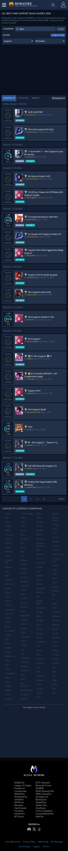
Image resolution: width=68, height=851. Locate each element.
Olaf (38, 550)
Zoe (54, 688)
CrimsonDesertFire (44, 813)
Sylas (38, 697)
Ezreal (8, 652)
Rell (38, 596)
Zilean (55, 684)
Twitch (55, 565)
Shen (38, 654)
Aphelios (9, 551)
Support (36, 846)
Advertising (43, 841)
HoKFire (39, 816)
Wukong (56, 624)
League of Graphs (22, 785)
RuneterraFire (20, 797)
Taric (54, 533)
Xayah (55, 629)
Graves (8, 690)
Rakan (39, 584)
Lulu (23, 649)
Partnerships (24, 846)
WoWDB (40, 788)
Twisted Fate (55, 560)
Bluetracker (41, 799)
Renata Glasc (39, 602)
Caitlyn (8, 600)
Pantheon (40, 562)
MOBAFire (19, 782)
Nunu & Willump (40, 544)
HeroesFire (19, 813)
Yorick (55, 650)
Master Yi (25, 670)
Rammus (40, 588)
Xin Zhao (56, 637)
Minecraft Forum (43, 785)
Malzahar (25, 662)
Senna (39, 637)
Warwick (56, 620)
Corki (7, 618)
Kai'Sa (23, 564)
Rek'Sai (39, 592)
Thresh (55, 541)
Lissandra (25, 636)
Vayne (55, 582)
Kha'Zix (24, 602)
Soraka (39, 688)
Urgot (55, 573)
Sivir (38, 671)
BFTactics (19, 816)
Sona (38, 684)
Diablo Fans (41, 805)
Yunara (55, 654)
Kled (23, 611)
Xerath (55, 633)
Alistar (8, 530)
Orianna (40, 554)
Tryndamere (58, 554)
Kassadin (25, 581)
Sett (38, 646)
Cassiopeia (10, 609)
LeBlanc (24, 619)
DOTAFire (19, 802)
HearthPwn (41, 802)
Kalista (24, 568)
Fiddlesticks (10, 656)
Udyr (54, 569)
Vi (53, 599)
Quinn (39, 579)
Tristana (56, 545)
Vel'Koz (55, 590)
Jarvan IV (25, 539)
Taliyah (55, 524)
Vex (54, 595)
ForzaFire (18, 811)
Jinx (22, 555)
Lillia (23, 632)
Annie (7, 547)
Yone (54, 646)
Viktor (55, 607)
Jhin (22, 551)
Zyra (54, 692)
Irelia (23, 526)
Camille (8, 605)
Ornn (38, 558)
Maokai (24, 666)
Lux (22, 653)
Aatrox (8, 513)
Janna (23, 534)
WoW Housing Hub (45, 791)
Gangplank (10, 673)
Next (61, 499)
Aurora (8, 567)
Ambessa (9, 534)
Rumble (39, 620)
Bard (7, 575)
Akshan (8, 526)
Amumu (8, 539)
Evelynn (8, 647)
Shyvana (40, 658)
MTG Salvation (43, 782)
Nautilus (40, 521)
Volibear (56, 616)
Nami (38, 513)
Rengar (39, 612)
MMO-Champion (43, 794)
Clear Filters (58, 35)
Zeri (54, 675)
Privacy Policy (29, 841)
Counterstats (20, 791)
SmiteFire (19, 799)
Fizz (6, 664)
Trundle (55, 550)
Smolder (40, 680)
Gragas (8, 685)
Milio (23, 679)
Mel (22, 675)
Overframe (41, 808)
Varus (55, 578)
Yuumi (55, 658)
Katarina (25, 585)
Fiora (7, 660)
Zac (54, 667)
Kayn (23, 594)
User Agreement (13, 841)
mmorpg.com (42, 797)
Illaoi (23, 521)
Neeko (39, 526)
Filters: (6, 35)
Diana (7, 626)
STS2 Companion (44, 811)
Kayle (23, 590)
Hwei (23, 517)
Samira (39, 629)
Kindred (24, 606)
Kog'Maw (25, 615)
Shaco (39, 650)
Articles (46, 846)
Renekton (40, 607)
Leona (23, 628)
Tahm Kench (55, 519)
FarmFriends (20, 808)
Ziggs (54, 680)
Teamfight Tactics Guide (34, 707)
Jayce (23, 547)
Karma (24, 572)
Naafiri (24, 698)
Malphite (25, 657)
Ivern (23, 530)
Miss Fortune (24, 684)
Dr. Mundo (10, 630)
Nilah (38, 534)
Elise (7, 643)
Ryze (38, 624)
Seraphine (41, 641)
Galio (7, 669)
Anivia (8, 543)
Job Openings (57, 841)
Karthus (24, 577)
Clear (61, 29)
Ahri (7, 517)
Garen (8, 677)
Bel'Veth (9, 579)
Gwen (7, 694)
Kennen (24, 598)
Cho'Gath (9, 613)
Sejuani (39, 633)
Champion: (8, 28)
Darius (8, 622)
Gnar (7, 681)
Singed (39, 663)
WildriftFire (19, 794)
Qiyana (39, 575)
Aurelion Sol (9, 561)
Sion (38, 667)
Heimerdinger (27, 513)
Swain (39, 692)
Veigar (55, 586)
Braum (8, 592)
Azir (7, 571)
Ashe (7, 555)
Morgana (25, 694)
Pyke (38, 571)
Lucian (24, 645)
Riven (38, 616)
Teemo (55, 537)
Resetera (18, 805)
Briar (7, 596)
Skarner (40, 675)
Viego (54, 603)
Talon (54, 528)
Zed (54, 671)
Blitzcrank (9, 584)
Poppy (39, 567)
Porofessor (19, 788)
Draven (8, 635)
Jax (22, 543)
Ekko (7, 639)
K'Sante (24, 560)
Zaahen (55, 663)
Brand (8, 588)
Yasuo (55, 641)
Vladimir (56, 612)
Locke (23, 640)
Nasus (39, 517)
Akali (7, 521)
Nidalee (40, 530)
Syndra (55, 513)
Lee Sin (24, 623)
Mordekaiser (27, 690)
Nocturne (40, 539)
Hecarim (9, 698)
